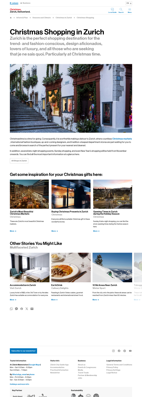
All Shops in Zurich (19, 161)
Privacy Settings (113, 370)
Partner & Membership (87, 375)
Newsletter (55, 373)
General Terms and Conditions (119, 365)
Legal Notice (111, 373)
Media (80, 370)
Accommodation (57, 367)
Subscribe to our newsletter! (23, 351)
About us (81, 365)
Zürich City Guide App (59, 365)
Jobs (80, 378)
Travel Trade (83, 373)
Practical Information (59, 370)
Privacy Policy (112, 367)
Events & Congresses (87, 367)
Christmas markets (122, 139)
